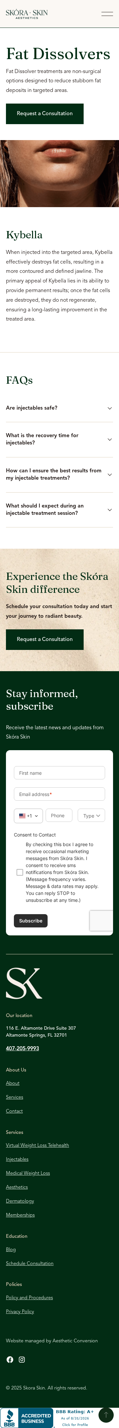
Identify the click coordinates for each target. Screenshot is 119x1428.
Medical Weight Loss (28, 1173)
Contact (14, 1111)
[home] (48, 14)
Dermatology (20, 1201)
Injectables (17, 1159)
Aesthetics (17, 1187)
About (13, 1083)
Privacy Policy (20, 1311)
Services (14, 1097)
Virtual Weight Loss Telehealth (37, 1145)
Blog (11, 1249)
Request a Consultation (45, 114)
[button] (107, 14)
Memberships (20, 1215)
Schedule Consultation (30, 1263)
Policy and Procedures (29, 1298)
